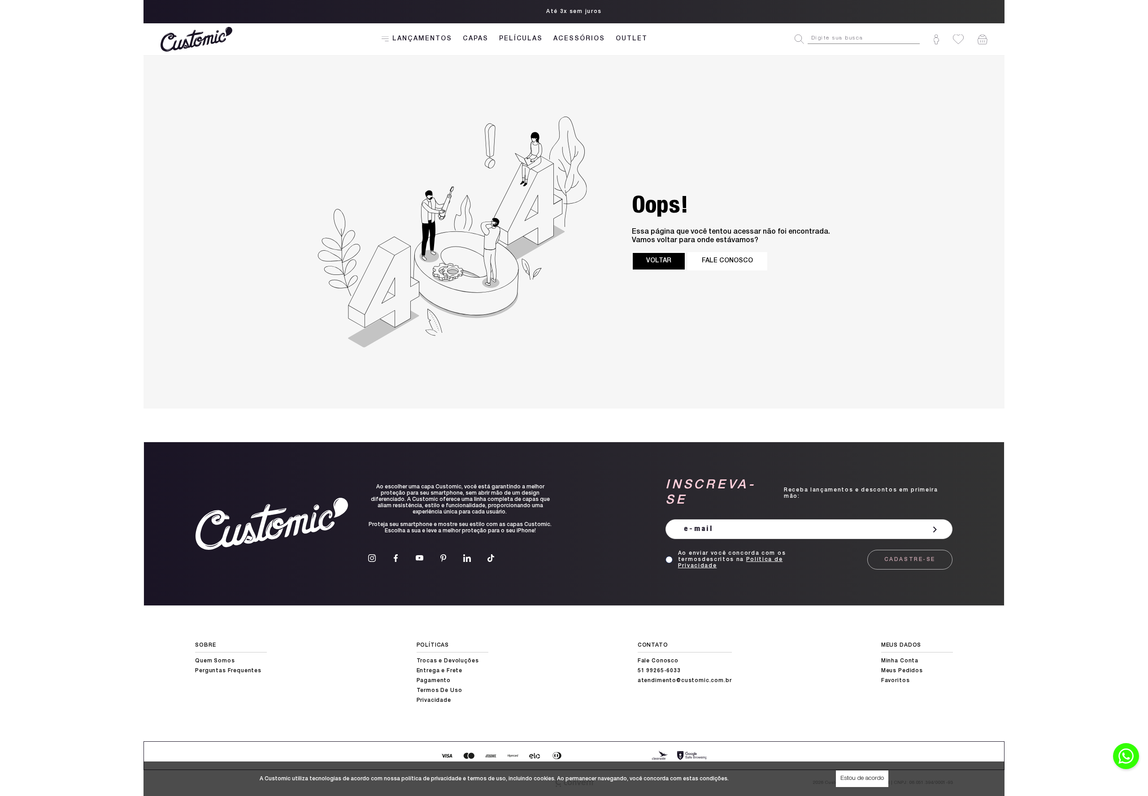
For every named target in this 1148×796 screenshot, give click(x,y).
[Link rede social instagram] (372, 558)
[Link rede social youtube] (419, 558)
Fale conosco (727, 261)
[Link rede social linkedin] (467, 558)
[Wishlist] (958, 39)
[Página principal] (198, 39)
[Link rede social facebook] (396, 558)
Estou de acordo (862, 778)
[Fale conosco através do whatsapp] (1126, 756)
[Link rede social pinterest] (443, 558)
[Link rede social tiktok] (491, 558)
